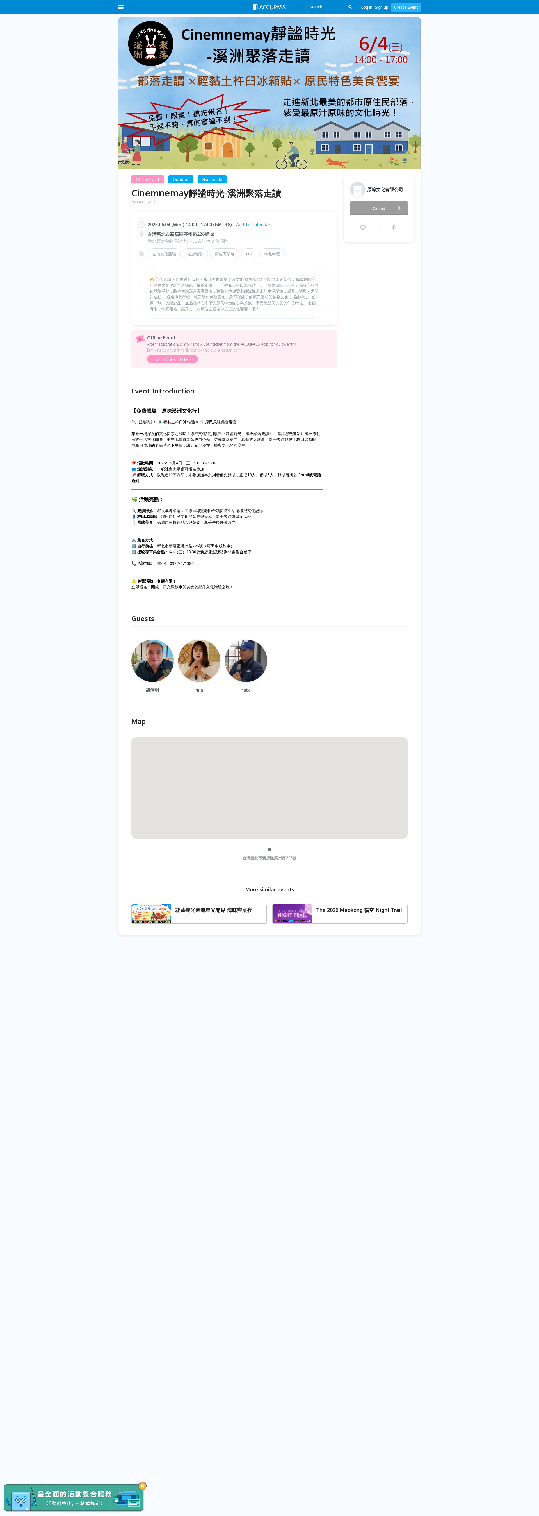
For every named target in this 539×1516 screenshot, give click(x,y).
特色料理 (272, 254)
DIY (249, 254)
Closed (379, 208)
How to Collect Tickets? (172, 359)
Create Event (406, 7)
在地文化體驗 (164, 254)
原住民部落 (224, 254)
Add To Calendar (253, 224)
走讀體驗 (195, 254)
